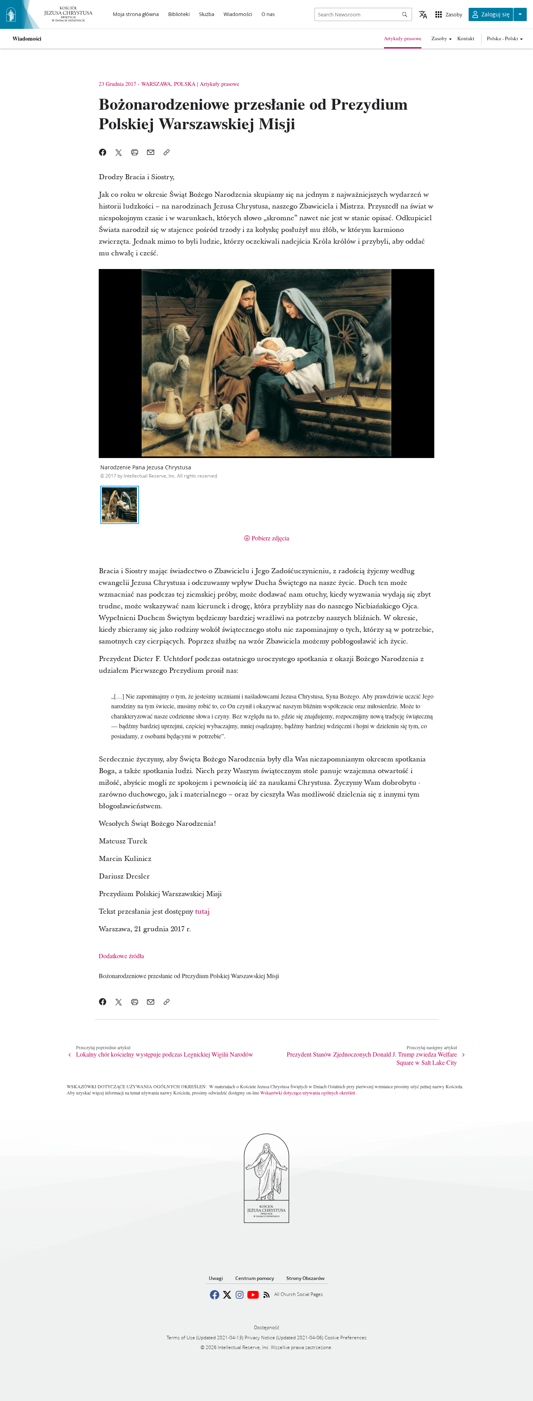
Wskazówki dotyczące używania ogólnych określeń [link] (307, 1092)
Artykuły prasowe (402, 38)
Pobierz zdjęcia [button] (270, 538)
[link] (189, 975)
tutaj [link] (202, 911)
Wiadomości (26, 38)
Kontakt (465, 38)
